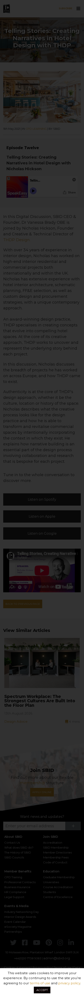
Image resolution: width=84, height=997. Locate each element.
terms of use (40, 983)
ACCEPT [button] (42, 990)
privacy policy (69, 983)
